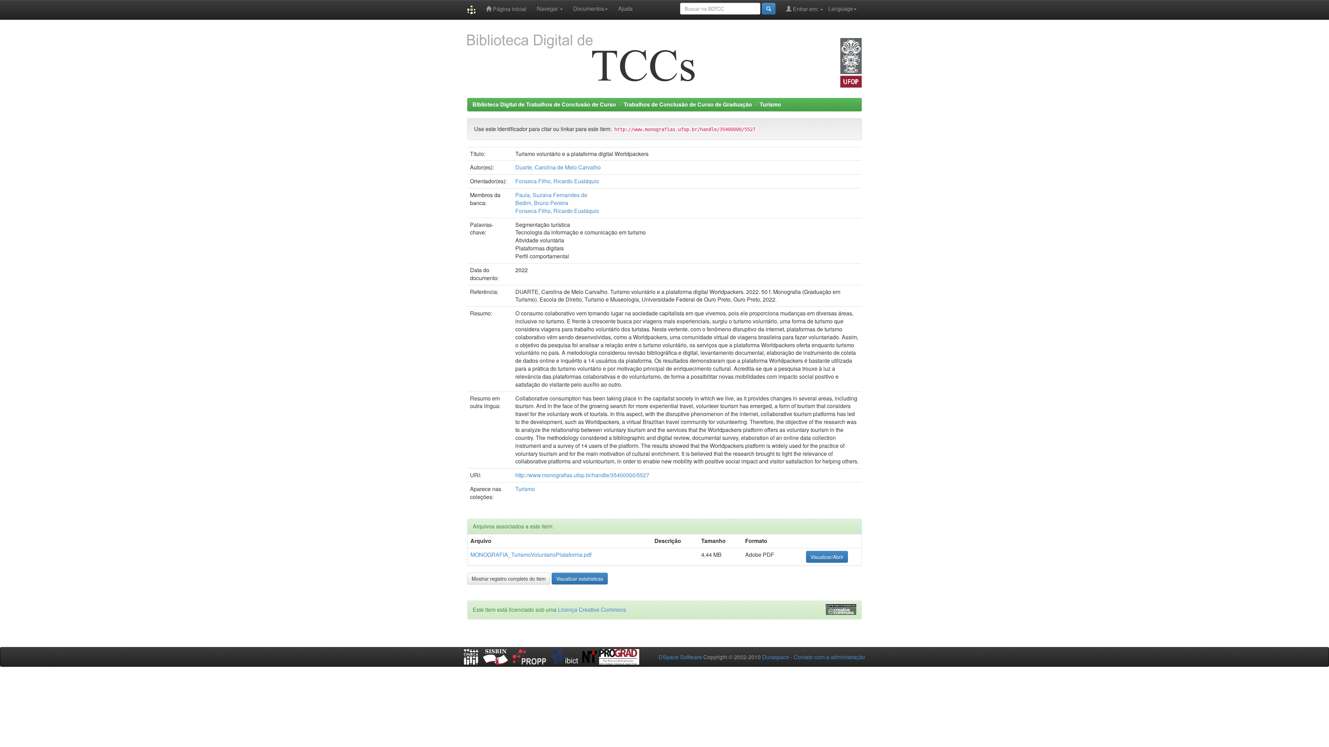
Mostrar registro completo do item (509, 578)
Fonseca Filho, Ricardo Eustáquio (557, 181)
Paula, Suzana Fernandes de (551, 195)
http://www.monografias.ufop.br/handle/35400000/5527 (582, 475)
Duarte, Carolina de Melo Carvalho (558, 167)
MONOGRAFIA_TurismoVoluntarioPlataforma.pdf (530, 555)
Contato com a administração (829, 657)
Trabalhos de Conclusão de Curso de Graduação (688, 104)
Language (840, 8)
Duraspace (775, 657)
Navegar (548, 8)
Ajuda (625, 8)
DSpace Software (680, 657)
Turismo (770, 104)
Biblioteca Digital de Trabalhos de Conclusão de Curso (544, 104)
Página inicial (508, 9)
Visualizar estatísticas (579, 578)
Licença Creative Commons (592, 610)
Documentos (588, 8)
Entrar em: (806, 9)
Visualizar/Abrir (827, 556)
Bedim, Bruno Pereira (541, 203)
